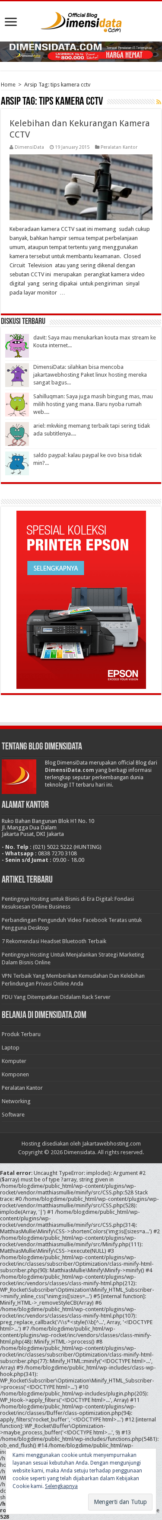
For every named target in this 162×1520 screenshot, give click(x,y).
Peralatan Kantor (119, 147)
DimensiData (29, 147)
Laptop (10, 1047)
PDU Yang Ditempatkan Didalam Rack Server (56, 997)
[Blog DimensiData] (81, 20)
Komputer (14, 1061)
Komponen (15, 1074)
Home (8, 84)
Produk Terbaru (21, 1034)
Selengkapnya (61, 1486)
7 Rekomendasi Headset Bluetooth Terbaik (54, 941)
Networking (16, 1101)
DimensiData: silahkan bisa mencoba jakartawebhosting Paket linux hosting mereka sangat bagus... (90, 375)
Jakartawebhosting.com (111, 1143)
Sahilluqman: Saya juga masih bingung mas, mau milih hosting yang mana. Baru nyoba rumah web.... (93, 404)
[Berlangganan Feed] (158, 102)
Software (13, 1114)
